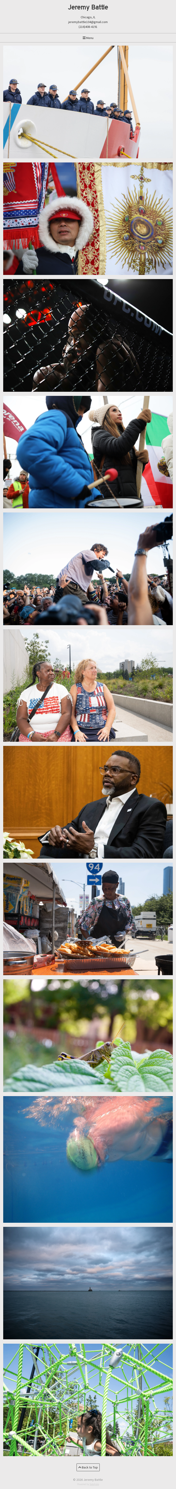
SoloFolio (94, 1484)
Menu (89, 38)
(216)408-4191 (88, 27)
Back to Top (89, 1467)
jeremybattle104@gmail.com (88, 22)
